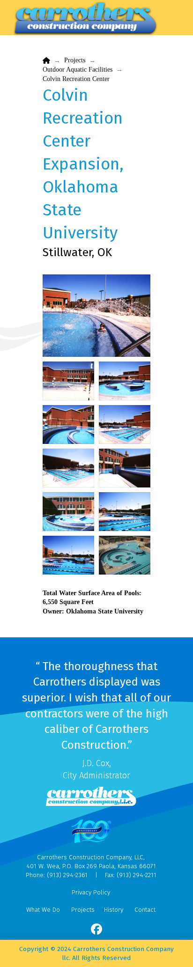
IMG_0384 (124, 555)
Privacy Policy (91, 892)
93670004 (68, 468)
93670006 (124, 424)
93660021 (68, 511)
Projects (83, 910)
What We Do (43, 910)
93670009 (68, 424)
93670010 (124, 381)
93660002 (96, 315)
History (113, 910)
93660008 (68, 555)
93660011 (124, 511)
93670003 (124, 468)
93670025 (68, 381)
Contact (145, 910)
